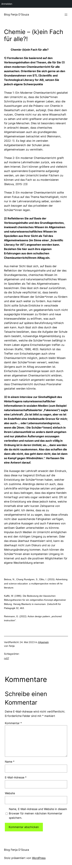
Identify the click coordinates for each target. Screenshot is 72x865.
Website (10, 793)
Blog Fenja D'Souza (16, 14)
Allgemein (43, 642)
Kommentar (13, 723)
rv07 (6, 658)
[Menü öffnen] (66, 15)
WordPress (39, 858)
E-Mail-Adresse (15, 777)
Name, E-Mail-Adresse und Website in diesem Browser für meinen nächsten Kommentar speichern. (38, 813)
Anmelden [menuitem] (6, 3)
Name (9, 761)
